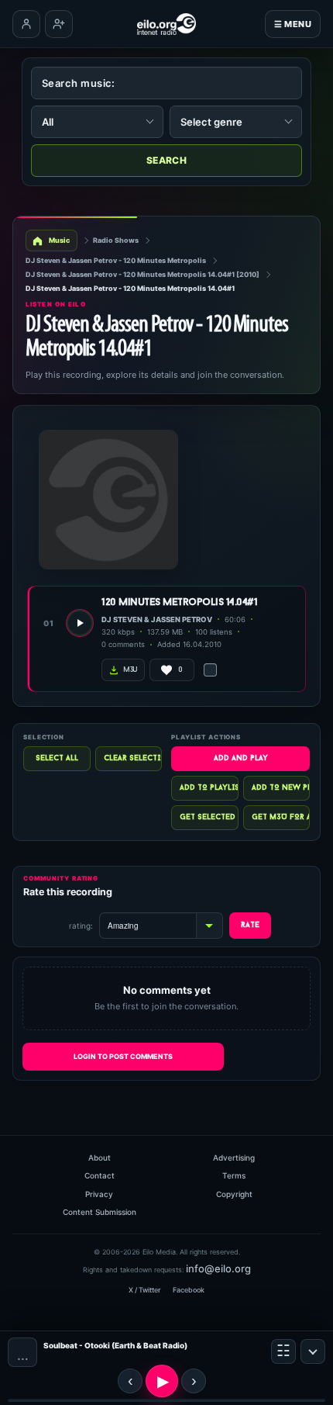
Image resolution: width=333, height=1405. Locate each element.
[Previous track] (130, 1381)
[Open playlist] (283, 1351)
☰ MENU (292, 24)
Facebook (188, 1290)
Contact (99, 1175)
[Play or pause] (162, 1381)
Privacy (99, 1194)
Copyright (234, 1194)
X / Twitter (144, 1290)
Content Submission (99, 1211)
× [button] (312, 1351)
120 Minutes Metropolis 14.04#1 (179, 602)
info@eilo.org (218, 1268)
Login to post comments (123, 1056)
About (99, 1157)
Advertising (234, 1157)
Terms (233, 1175)
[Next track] (193, 1381)
